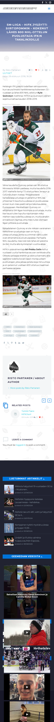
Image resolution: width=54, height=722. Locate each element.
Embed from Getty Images (11, 104)
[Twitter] (46, 3)
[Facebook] (42, 3)
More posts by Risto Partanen (25, 388)
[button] (44, 400)
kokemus (19, 327)
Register (25, 645)
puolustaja (19, 331)
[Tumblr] (16, 343)
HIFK (8, 327)
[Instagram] (50, 3)
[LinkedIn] (19, 343)
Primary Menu (49, 8)
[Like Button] (6, 314)
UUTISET (7, 73)
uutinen (34, 335)
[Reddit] (23, 343)
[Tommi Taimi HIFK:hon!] (16, 414)
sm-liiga (9, 335)
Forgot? (16, 645)
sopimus (21, 335)
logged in (20, 445)
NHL (7, 331)
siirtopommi (35, 331)
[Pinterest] (12, 343)
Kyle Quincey (35, 327)
